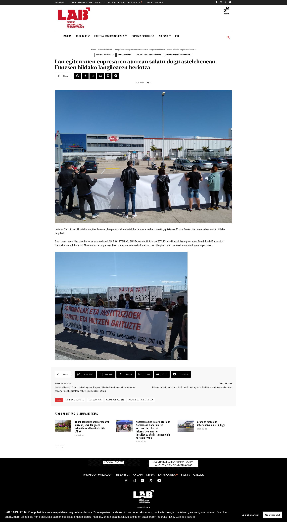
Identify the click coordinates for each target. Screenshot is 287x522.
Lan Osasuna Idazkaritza (148, 55)
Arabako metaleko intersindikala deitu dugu (211, 423)
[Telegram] (115, 76)
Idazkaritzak (125, 55)
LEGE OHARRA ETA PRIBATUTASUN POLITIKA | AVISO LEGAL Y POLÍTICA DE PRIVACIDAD (173, 464)
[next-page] (62, 448)
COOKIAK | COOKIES (113, 462)
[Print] (108, 76)
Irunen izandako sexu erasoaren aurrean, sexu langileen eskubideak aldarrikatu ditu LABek (92, 426)
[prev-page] (57, 448)
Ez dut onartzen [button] (250, 515)
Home (93, 50)
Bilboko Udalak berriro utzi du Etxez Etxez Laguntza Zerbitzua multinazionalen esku (192, 387)
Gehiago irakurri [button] (185, 516)
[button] (228, 38)
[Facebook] (216, 2)
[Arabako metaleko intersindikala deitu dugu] (186, 426)
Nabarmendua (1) (115, 400)
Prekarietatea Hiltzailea (178, 55)
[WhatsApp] (77, 76)
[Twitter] (226, 2)
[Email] (100, 76)
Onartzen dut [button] (272, 515)
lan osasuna (95, 400)
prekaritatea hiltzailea (141, 400)
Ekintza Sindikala (105, 50)
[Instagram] (221, 2)
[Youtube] (230, 2)
